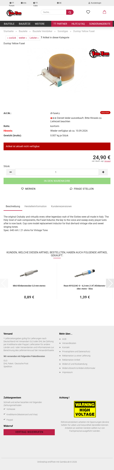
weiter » (23, 37)
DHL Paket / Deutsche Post (16, 363)
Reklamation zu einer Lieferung (76, 355)
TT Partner (60, 23)
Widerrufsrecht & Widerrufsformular (78, 368)
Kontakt (66, 347)
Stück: (7, 166)
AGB (64, 339)
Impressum (67, 372)
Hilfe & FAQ (78, 23)
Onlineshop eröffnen (46, 462)
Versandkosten (69, 343)
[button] (104, 12)
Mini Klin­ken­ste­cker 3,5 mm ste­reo (29, 286)
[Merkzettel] (88, 12)
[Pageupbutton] (105, 465)
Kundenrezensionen (61, 206)
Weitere (40, 23)
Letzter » (34, 37)
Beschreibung (13, 206)
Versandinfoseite (46, 350)
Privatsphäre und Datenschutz (76, 351)
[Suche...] (70, 12)
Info (24, 3)
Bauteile (9, 23)
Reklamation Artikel (71, 360)
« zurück (11, 37)
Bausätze (24, 23)
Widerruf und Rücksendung (74, 364)
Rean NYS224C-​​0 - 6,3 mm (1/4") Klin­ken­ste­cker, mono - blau (85, 287)
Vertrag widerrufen (29, 432)
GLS (5, 360)
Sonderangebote (99, 23)
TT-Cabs (35, 4)
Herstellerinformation (35, 206)
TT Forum (11, 4)
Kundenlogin (95, 3)
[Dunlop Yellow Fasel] (57, 70)
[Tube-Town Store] (14, 13)
